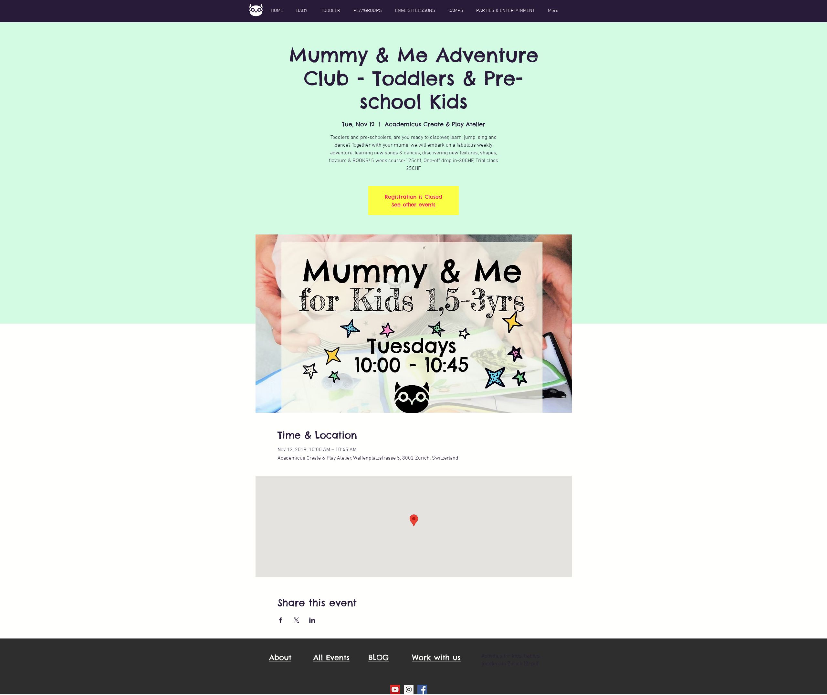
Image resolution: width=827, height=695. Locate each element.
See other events (413, 204)
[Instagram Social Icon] (409, 689)
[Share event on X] (296, 620)
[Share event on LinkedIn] (312, 620)
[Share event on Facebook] (280, 620)
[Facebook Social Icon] (422, 689)
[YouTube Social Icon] (395, 689)
